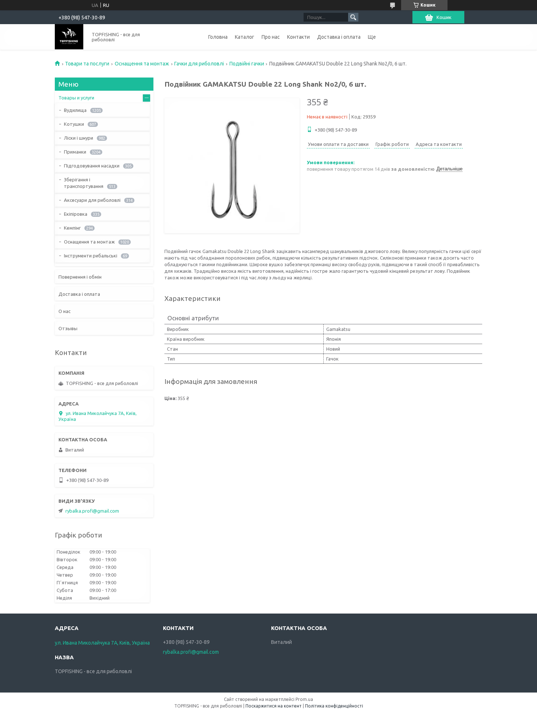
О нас (64, 311)
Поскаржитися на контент (273, 705)
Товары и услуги (76, 97)
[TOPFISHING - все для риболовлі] (69, 36)
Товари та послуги (87, 64)
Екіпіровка (75, 213)
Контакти (298, 37)
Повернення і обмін (80, 276)
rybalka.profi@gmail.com (92, 510)
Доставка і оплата (339, 37)
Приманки (75, 151)
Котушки (74, 124)
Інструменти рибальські (90, 255)
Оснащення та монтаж (142, 64)
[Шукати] (353, 17)
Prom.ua (304, 699)
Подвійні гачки (246, 64)
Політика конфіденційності (334, 705)
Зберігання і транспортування (83, 183)
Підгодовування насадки (91, 165)
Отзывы (67, 328)
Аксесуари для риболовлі (92, 200)
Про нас (271, 37)
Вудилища (75, 110)
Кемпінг (72, 227)
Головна (218, 37)
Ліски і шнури (78, 137)
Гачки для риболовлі (199, 64)
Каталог (244, 37)
